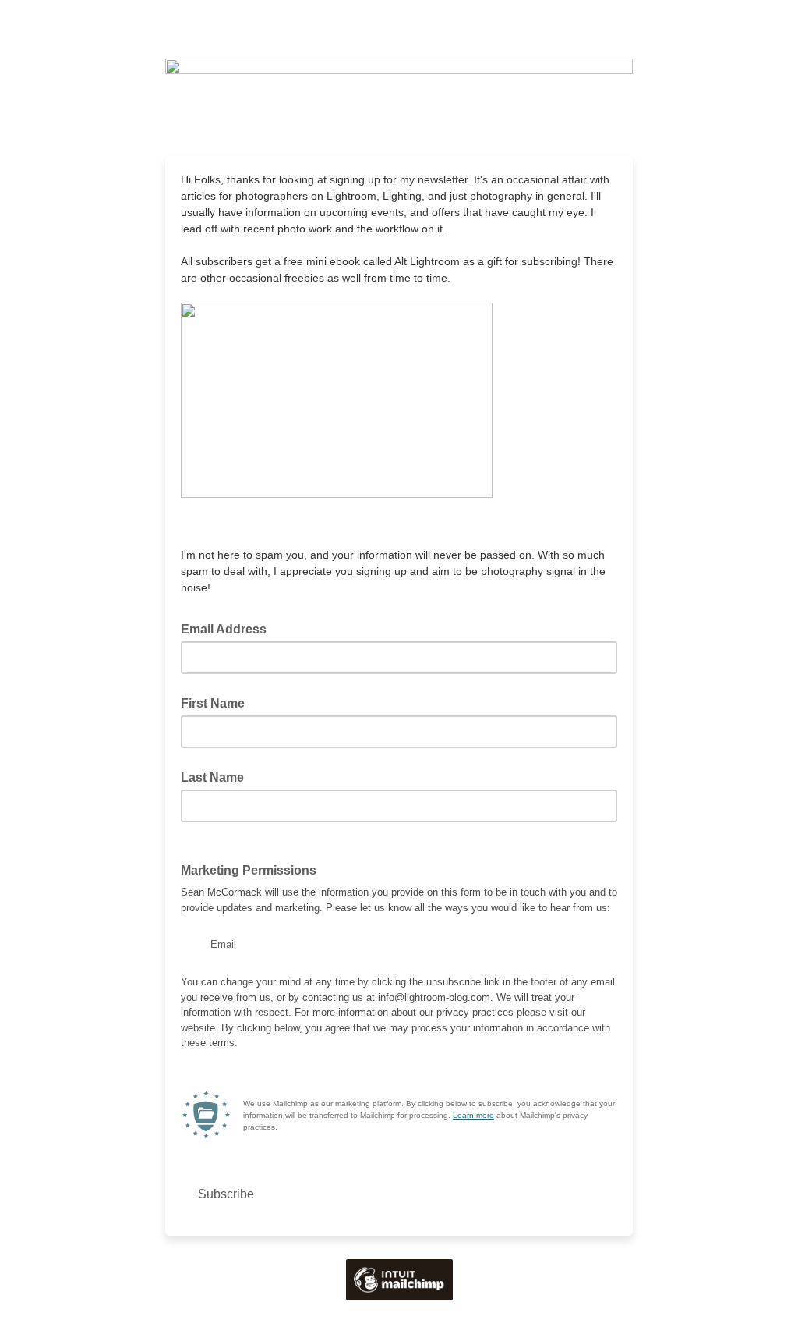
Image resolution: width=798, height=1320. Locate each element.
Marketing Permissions (253, 869)
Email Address (228, 628)
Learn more (473, 1115)
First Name (213, 703)
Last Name (212, 777)
